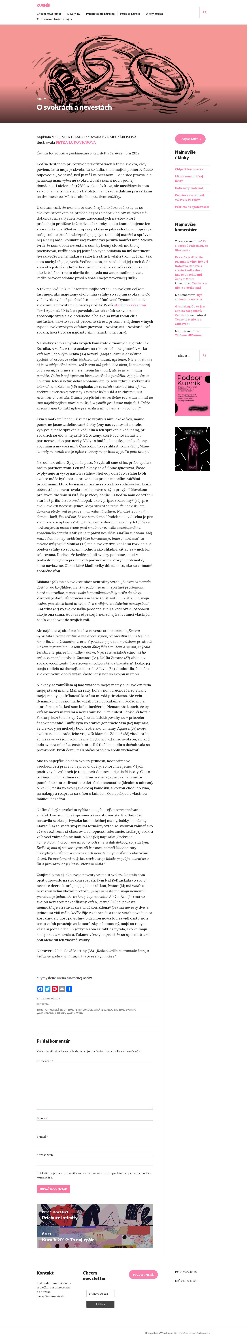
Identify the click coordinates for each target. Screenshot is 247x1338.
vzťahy (78, 1013)
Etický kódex (154, 13)
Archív (41, 98)
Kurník (43, 5)
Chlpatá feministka (189, 169)
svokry (130, 1009)
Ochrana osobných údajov (54, 19)
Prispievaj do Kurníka (100, 13)
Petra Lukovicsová (87, 1009)
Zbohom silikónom (189, 335)
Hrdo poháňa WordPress (159, 1332)
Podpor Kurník (130, 13)
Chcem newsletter (49, 13)
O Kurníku (73, 13)
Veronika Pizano (55, 1013)
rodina (113, 1009)
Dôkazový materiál (189, 188)
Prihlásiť (100, 1304)
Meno (42, 1118)
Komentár (45, 1061)
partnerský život (55, 1009)
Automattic (203, 1332)
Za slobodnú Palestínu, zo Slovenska (191, 245)
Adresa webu (45, 1155)
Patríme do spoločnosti (192, 207)
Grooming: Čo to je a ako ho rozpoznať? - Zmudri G (190, 311)
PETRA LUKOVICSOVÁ (76, 142)
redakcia (43, 1004)
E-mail (42, 1136)
